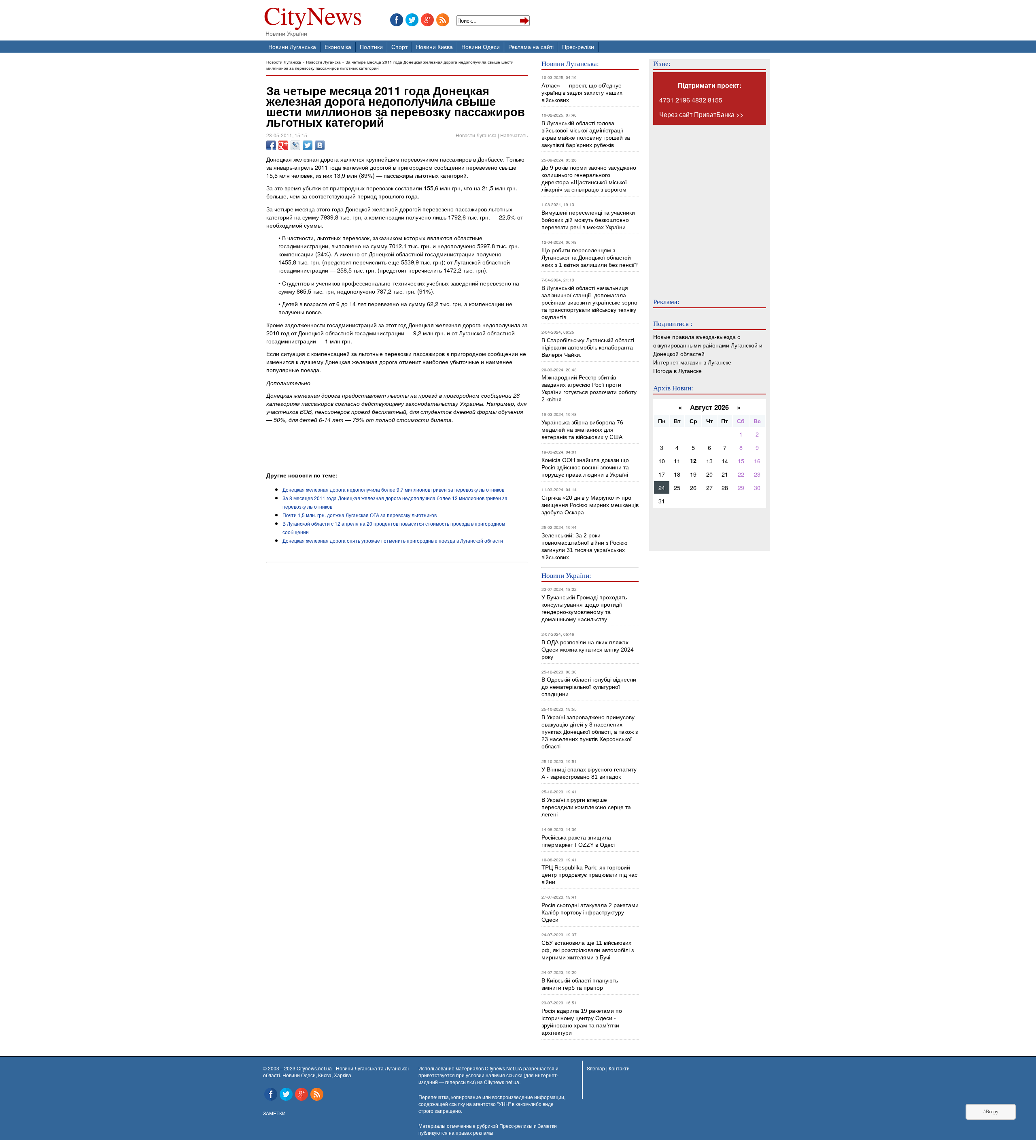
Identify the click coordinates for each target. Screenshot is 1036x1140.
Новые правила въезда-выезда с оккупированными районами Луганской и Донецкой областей (707, 345)
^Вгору (990, 1111)
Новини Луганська (292, 46)
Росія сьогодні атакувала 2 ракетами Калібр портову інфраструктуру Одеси (590, 912)
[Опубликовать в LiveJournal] (295, 145)
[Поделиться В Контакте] (320, 145)
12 (693, 460)
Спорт (399, 46)
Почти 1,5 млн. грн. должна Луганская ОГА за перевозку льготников (359, 514)
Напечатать (514, 135)
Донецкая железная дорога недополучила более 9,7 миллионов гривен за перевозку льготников (393, 489)
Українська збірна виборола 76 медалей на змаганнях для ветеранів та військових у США (582, 429)
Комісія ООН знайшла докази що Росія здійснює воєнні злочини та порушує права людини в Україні (585, 467)
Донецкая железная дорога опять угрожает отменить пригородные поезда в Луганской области (392, 540)
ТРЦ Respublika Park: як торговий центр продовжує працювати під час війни (589, 874)
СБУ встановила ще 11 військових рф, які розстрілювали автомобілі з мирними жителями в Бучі (587, 950)
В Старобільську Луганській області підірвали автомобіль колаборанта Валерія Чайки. (588, 347)
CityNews (313, 17)
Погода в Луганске (677, 370)
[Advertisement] (361, 449)
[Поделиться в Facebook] (271, 145)
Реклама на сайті (531, 46)
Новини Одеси (480, 46)
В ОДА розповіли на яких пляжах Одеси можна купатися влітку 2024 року (587, 649)
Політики (371, 46)
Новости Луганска (283, 62)
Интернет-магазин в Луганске (692, 362)
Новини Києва (434, 46)
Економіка (338, 46)
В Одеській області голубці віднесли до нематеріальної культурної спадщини (588, 686)
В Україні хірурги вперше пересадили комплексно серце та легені (586, 807)
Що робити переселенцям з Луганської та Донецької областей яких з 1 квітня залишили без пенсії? (589, 257)
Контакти (619, 1068)
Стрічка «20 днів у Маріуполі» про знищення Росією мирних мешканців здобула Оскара (590, 505)
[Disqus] (397, 675)
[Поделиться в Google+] (283, 145)
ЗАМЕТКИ (274, 1113)
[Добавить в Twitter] (307, 145)
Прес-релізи (578, 46)
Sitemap (596, 1068)
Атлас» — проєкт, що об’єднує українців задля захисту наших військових (581, 92)
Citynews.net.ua (501, 1081)
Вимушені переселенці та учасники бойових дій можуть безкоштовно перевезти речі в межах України (588, 219)
